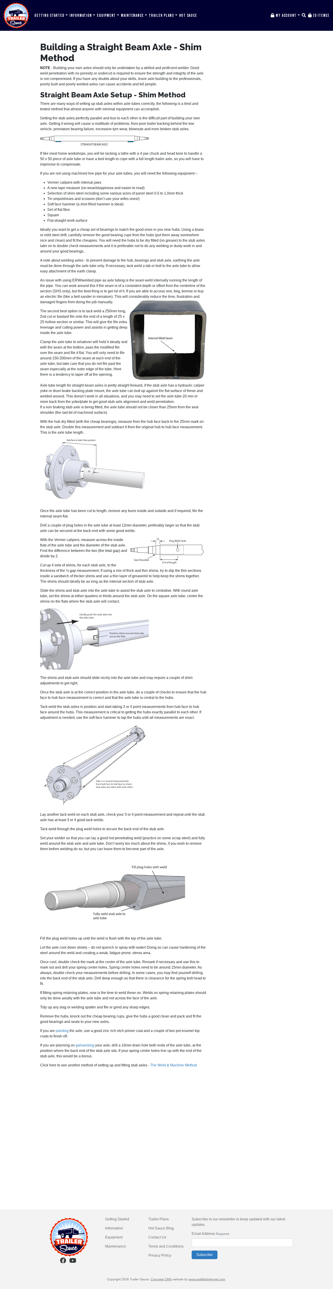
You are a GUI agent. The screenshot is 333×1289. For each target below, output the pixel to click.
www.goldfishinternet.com (207, 1279)
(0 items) (320, 15)
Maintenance (133, 15)
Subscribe (204, 1255)
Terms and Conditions (165, 1246)
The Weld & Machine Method (173, 1065)
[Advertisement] (123, 1103)
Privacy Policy (159, 1255)
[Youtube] (72, 1261)
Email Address (203, 1234)
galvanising (85, 1045)
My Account (286, 15)
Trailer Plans (162, 15)
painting (62, 1031)
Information (81, 15)
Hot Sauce (188, 15)
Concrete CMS (161, 1279)
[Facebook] (63, 1261)
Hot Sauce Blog (161, 1228)
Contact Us (157, 1237)
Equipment (107, 15)
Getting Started (49, 15)
